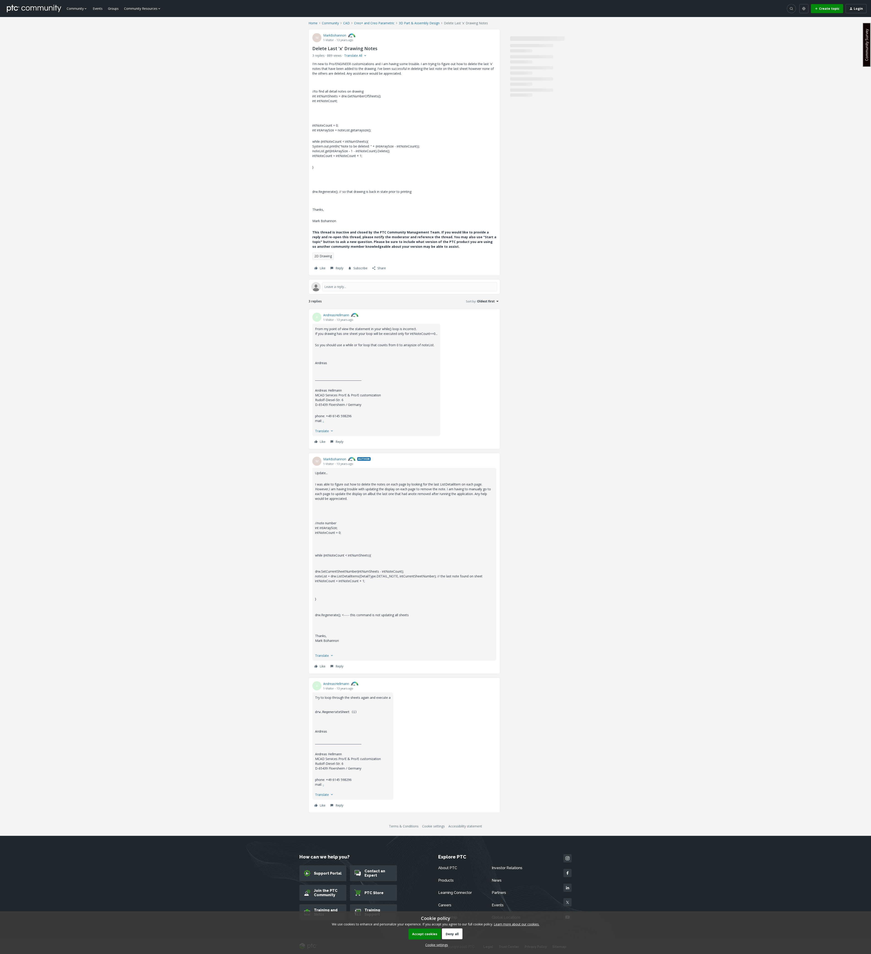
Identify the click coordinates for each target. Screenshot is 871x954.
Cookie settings (433, 826)
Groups (113, 8)
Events (98, 8)
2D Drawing (323, 256)
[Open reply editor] (404, 287)
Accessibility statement (465, 826)
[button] (827, 8)
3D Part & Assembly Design (419, 23)
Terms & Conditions (403, 826)
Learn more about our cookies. (516, 924)
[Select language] (803, 8)
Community (330, 23)
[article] (404, 379)
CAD (346, 23)
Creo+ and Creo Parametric (374, 23)
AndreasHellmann (336, 315)
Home (313, 23)
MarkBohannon (334, 35)
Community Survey (866, 45)
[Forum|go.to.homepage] (34, 8)
